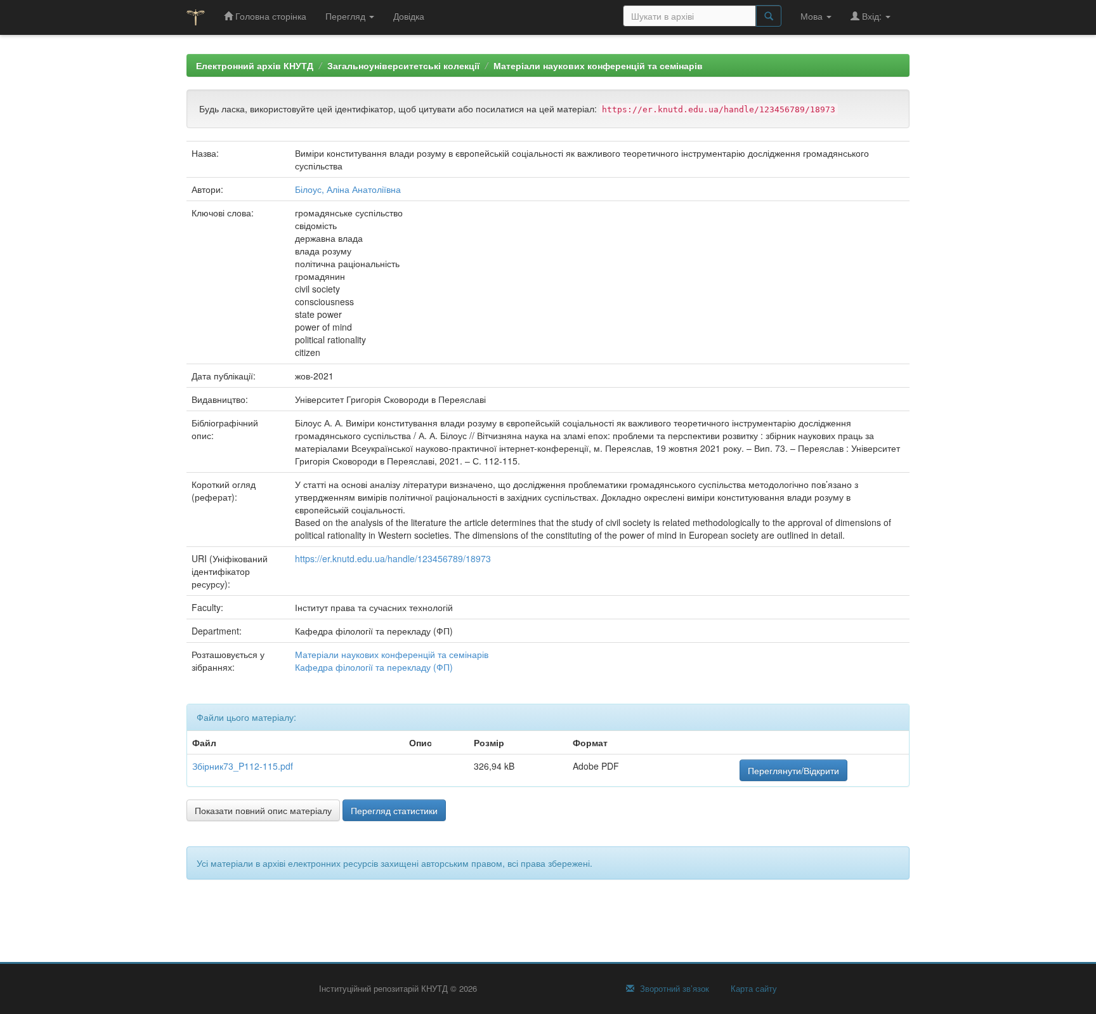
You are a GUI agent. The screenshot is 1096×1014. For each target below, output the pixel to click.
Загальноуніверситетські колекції (403, 65)
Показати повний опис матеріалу (263, 810)
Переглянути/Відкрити (793, 770)
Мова (812, 16)
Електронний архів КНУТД (254, 65)
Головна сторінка (269, 16)
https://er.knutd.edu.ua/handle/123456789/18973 (393, 558)
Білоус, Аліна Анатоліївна (348, 189)
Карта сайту (752, 988)
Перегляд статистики (394, 810)
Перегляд (346, 16)
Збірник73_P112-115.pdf (242, 766)
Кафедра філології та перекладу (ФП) (374, 667)
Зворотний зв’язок (673, 988)
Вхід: (871, 16)
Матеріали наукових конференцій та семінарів (598, 65)
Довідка (408, 16)
